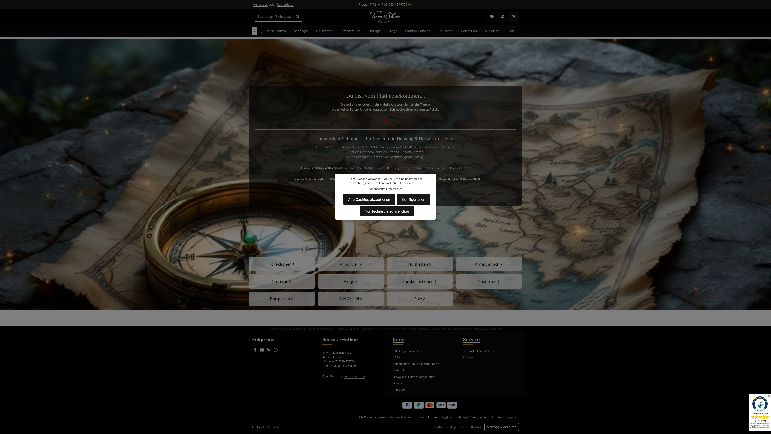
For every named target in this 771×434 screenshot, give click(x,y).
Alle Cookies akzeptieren (369, 199)
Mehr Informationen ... (404, 183)
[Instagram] (275, 351)
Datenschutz (401, 383)
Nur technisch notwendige (387, 211)
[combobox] (274, 17)
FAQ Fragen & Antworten (409, 351)
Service (471, 339)
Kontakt (468, 357)
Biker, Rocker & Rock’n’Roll (459, 179)
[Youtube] (262, 351)
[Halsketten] (420, 264)
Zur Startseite (385, 121)
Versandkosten (427, 417)
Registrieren (285, 4)
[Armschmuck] (489, 264)
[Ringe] (351, 281)
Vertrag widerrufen (501, 427)
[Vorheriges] (254, 31)
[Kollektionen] (282, 264)
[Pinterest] (269, 351)
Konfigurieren (413, 199)
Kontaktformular (354, 376)
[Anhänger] (351, 264)
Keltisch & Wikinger (332, 179)
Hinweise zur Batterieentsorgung (414, 377)
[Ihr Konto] (503, 17)
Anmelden (260, 4)
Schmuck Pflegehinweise (479, 351)
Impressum (400, 389)
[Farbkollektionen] (420, 281)
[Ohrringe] (282, 281)
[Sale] (420, 299)
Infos (398, 339)
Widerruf (398, 370)
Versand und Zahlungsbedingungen (416, 364)
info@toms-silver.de (343, 365)
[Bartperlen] (282, 299)
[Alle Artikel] (351, 299)
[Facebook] (255, 351)
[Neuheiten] (489, 281)
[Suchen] (298, 17)
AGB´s (397, 357)
